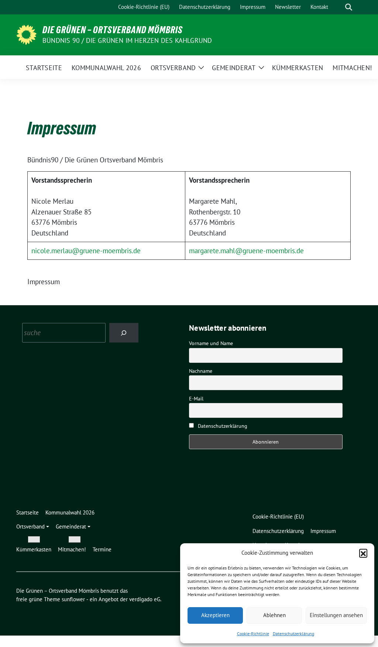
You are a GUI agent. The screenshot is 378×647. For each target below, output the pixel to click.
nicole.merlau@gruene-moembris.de (86, 250)
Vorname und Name (211, 343)
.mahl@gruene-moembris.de (261, 250)
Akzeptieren (215, 615)
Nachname (200, 371)
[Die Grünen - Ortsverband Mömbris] (26, 34)
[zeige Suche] (348, 7)
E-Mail (196, 398)
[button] (363, 553)
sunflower (73, 599)
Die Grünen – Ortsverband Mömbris (112, 29)
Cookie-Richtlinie (253, 633)
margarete (204, 250)
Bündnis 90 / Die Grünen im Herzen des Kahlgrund (127, 40)
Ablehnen (274, 615)
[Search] (123, 333)
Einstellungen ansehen (336, 615)
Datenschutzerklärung (293, 633)
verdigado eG (144, 599)
